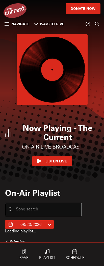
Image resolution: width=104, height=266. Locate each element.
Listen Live (56, 161)
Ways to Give (52, 23)
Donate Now (83, 8)
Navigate (20, 23)
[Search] (97, 24)
